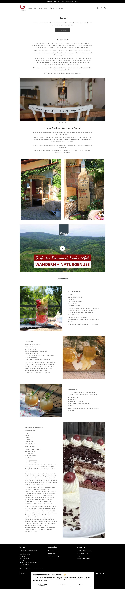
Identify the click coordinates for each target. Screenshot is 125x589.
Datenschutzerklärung (40, 580)
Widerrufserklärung (53, 556)
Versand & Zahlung (82, 553)
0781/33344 (25, 564)
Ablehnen (81, 585)
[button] (98, 8)
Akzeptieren (61, 585)
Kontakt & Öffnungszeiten (84, 550)
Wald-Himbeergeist (77, 297)
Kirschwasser (33, 460)
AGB (49, 558)
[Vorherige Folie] (59, 122)
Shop (78, 556)
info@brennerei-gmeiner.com (30, 562)
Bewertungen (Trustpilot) (84, 558)
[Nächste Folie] (65, 122)
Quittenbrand (43, 351)
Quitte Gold (31, 351)
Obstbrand (73, 399)
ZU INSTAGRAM (62, 30)
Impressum (51, 550)
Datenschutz (51, 553)
